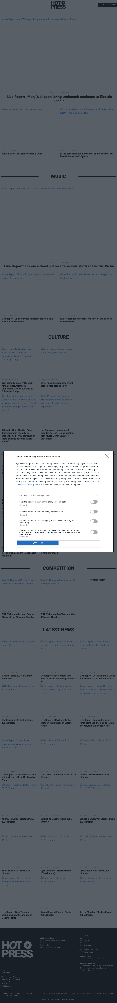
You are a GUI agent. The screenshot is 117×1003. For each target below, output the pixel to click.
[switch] (94, 502)
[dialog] (58, 501)
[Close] (108, 456)
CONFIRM (38, 543)
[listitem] (58, 495)
